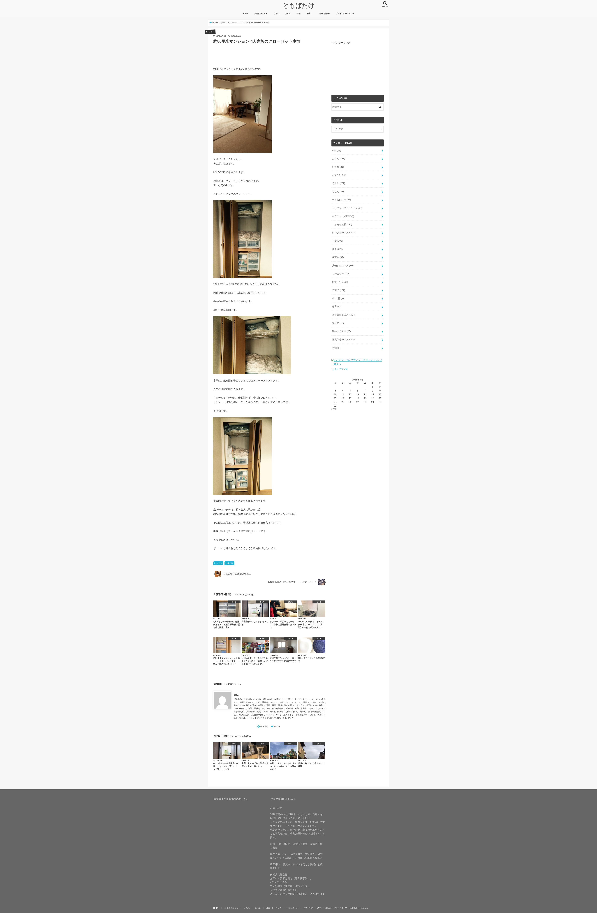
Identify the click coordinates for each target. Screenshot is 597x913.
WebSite (264, 726)
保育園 (338, 257)
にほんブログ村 (339, 369)
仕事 (299, 13)
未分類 (230, 563)
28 (365, 402)
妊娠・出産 (340, 282)
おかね (338, 167)
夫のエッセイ (340, 274)
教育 (336, 306)
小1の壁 (338, 298)
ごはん (338, 191)
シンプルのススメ (343, 232)
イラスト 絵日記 (343, 216)
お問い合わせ (324, 13)
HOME (245, 13)
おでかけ (339, 175)
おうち (288, 13)
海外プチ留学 (341, 331)
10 (335, 394)
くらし (276, 13)
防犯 (336, 348)
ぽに (236, 694)
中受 (337, 241)
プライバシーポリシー (345, 13)
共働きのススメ (260, 13)
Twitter (277, 726)
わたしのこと (341, 200)
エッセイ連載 (342, 224)
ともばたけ (299, 5)
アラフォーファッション (347, 208)
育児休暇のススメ (343, 339)
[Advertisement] (357, 66)
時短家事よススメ (343, 315)
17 (335, 398)
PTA (336, 150)
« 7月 (334, 409)
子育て (309, 13)
